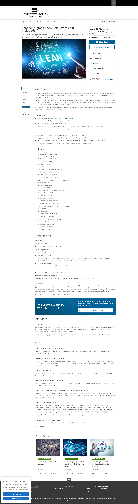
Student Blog (104, 488)
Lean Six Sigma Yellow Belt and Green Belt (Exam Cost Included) (74, 464)
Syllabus (25, 92)
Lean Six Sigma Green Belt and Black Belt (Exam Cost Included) (101, 464)
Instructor (25, 99)
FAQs (24, 103)
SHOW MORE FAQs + (41, 427)
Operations (39, 21)
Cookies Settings (16, 498)
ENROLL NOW (102, 42)
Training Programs (31, 21)
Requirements (27, 96)
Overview (25, 88)
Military (89, 488)
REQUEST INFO (108, 79)
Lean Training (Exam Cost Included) (47, 463)
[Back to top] (69, 486)
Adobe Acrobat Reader (44, 263)
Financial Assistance (92, 490)
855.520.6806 (25, 115)
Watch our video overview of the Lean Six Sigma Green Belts (55, 118)
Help (88, 491)
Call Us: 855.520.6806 (108, 22)
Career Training (59, 488)
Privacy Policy (71, 500)
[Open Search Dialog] (113, 3)
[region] (16, 490)
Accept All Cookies (16, 494)
